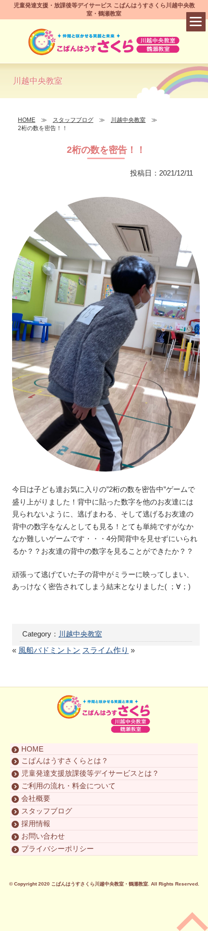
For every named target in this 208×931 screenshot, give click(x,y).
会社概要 (35, 798)
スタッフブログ (46, 811)
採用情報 (35, 823)
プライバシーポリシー (57, 848)
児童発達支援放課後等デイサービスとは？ (90, 773)
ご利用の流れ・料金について (68, 786)
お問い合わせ (43, 836)
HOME (32, 749)
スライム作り (105, 650)
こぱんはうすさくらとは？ (64, 760)
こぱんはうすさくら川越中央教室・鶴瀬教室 (99, 884)
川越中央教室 (80, 634)
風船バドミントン (49, 650)
